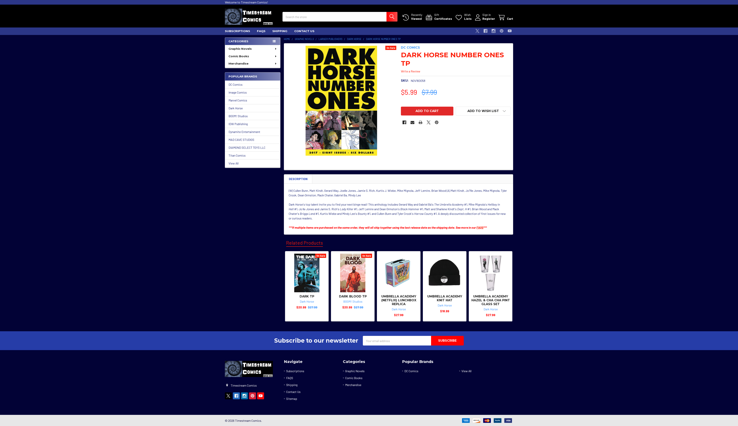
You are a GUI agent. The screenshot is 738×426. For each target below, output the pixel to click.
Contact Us (304, 31)
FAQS (261, 31)
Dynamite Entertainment (244, 132)
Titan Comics (237, 155)
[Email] (412, 122)
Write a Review (410, 71)
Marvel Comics (238, 100)
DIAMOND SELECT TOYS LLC (247, 147)
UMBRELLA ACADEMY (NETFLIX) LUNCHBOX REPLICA (398, 300)
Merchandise (238, 63)
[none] (341, 101)
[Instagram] (493, 30)
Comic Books (239, 56)
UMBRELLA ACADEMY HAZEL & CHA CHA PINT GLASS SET (490, 300)
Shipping (279, 31)
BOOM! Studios (238, 116)
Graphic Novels (240, 49)
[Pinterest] (501, 30)
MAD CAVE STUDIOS (241, 139)
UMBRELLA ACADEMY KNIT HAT (444, 298)
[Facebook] (485, 30)
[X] (477, 30)
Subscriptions (237, 31)
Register (488, 18)
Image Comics (238, 92)
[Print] (420, 122)
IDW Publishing (238, 124)
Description (298, 179)
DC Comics (236, 84)
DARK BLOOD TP (353, 296)
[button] (483, 111)
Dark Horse (236, 108)
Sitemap (291, 398)
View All (234, 163)
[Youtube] (509, 30)
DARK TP (307, 296)
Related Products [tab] (304, 243)
